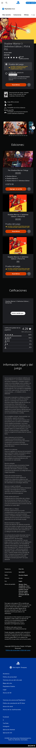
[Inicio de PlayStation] (18, 2)
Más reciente (6, 15)
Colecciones (17, 15)
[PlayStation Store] (9, 8)
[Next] (33, 127)
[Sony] (31, 747)
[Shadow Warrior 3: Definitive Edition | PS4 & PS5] (15, 128)
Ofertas (26, 15)
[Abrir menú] (2, 3)
